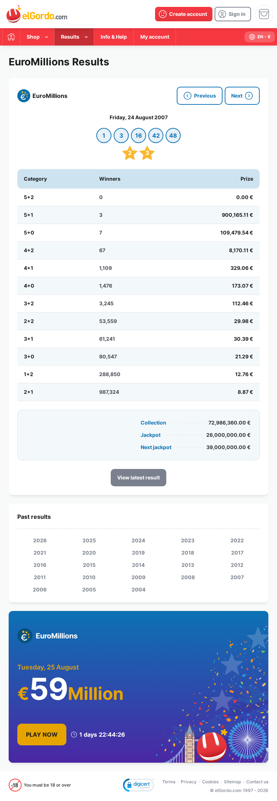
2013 (187, 565)
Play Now (42, 734)
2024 (138, 540)
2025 (89, 540)
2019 (138, 553)
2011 (40, 577)
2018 (187, 553)
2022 (237, 540)
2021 (40, 553)
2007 (237, 577)
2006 (40, 589)
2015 (89, 565)
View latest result (138, 477)
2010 (89, 577)
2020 (89, 553)
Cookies (210, 781)
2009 (138, 577)
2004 (138, 589)
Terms (168, 781)
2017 (237, 553)
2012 (237, 565)
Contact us (257, 781)
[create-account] (183, 14)
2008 (188, 577)
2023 (187, 540)
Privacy (189, 781)
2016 (40, 565)
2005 (89, 589)
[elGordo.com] (36, 14)
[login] (233, 14)
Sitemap (232, 781)
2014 (138, 565)
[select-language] (260, 36)
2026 (40, 540)
